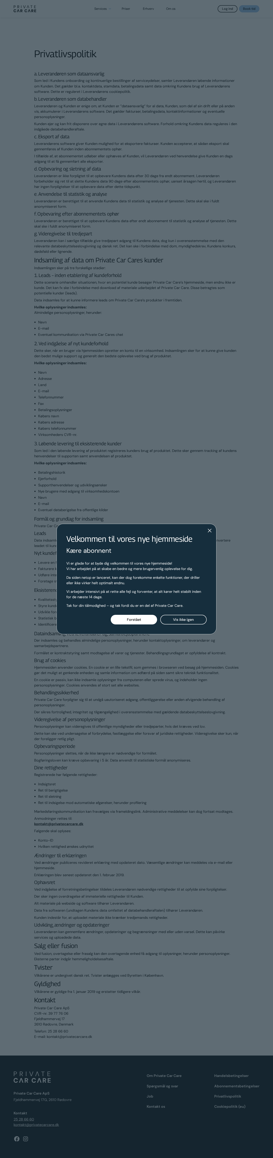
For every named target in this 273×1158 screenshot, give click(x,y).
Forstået (134, 619)
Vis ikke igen (183, 619)
